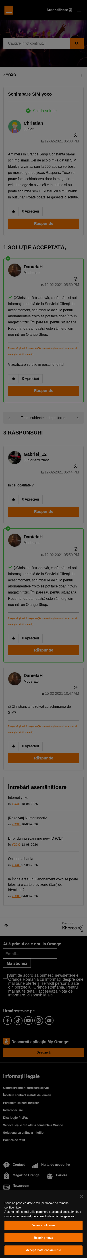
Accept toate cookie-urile (43, 1250)
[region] (43, 1224)
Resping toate (43, 1237)
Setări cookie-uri (43, 1225)
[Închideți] (82, 1196)
